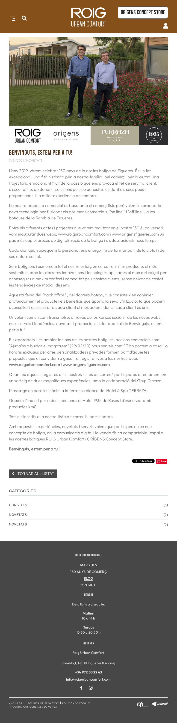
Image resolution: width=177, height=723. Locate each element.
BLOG (88, 578)
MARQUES (88, 565)
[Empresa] (88, 17)
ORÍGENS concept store (143, 12)
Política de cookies (76, 703)
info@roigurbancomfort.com (88, 679)
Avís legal (16, 703)
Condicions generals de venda (34, 706)
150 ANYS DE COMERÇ (88, 572)
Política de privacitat (43, 703)
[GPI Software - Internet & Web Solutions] (160, 703)
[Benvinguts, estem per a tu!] (88, 90)
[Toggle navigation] (12, 18)
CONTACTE (89, 585)
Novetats (34, 160)
